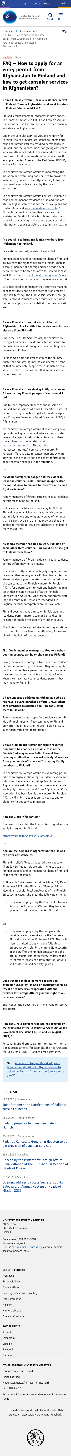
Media (64, 3)
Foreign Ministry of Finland (18, 1371)
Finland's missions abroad (23, 1410)
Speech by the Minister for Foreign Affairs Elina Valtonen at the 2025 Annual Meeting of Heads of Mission (35, 1164)
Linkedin (7, 1343)
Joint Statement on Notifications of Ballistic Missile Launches (34, 1107)
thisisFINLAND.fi (12, 1388)
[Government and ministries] (5, 4)
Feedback (56, 1414)
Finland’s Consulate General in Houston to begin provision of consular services (35, 1143)
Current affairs (28, 31)
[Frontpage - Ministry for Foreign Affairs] (21, 17)
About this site (48, 1410)
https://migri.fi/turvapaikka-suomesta (26, 836)
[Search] (50, 15)
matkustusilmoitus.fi (15, 445)
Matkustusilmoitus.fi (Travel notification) (26, 1382)
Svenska (36, 4)
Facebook (8, 1349)
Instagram (9, 1337)
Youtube (7, 1355)
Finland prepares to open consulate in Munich (30, 1125)
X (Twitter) (8, 1332)
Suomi (24, 4)
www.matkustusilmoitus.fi (41, 208)
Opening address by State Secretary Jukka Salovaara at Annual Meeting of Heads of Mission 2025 (33, 1186)
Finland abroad (11, 1376)
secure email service (23, 1247)
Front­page (8, 31)
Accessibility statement (35, 1414)
